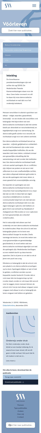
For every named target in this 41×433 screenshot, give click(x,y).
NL (6, 65)
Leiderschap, (18, 50)
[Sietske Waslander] (8, 5)
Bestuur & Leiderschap (12, 45)
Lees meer (10, 360)
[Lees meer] (20, 326)
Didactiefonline (9, 305)
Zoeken (21, 411)
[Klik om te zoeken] (9, 425)
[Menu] (31, 5)
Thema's (20, 405)
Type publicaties (20, 408)
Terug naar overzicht (13, 377)
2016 (6, 60)
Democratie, (9, 50)
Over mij (20, 414)
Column (8, 55)
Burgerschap (27, 50)
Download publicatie (13, 382)
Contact (20, 417)
